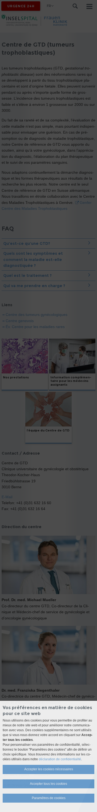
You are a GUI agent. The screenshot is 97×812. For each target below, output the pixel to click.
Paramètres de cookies (48, 798)
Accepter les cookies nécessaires (48, 769)
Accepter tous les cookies (48, 784)
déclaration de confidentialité (60, 759)
